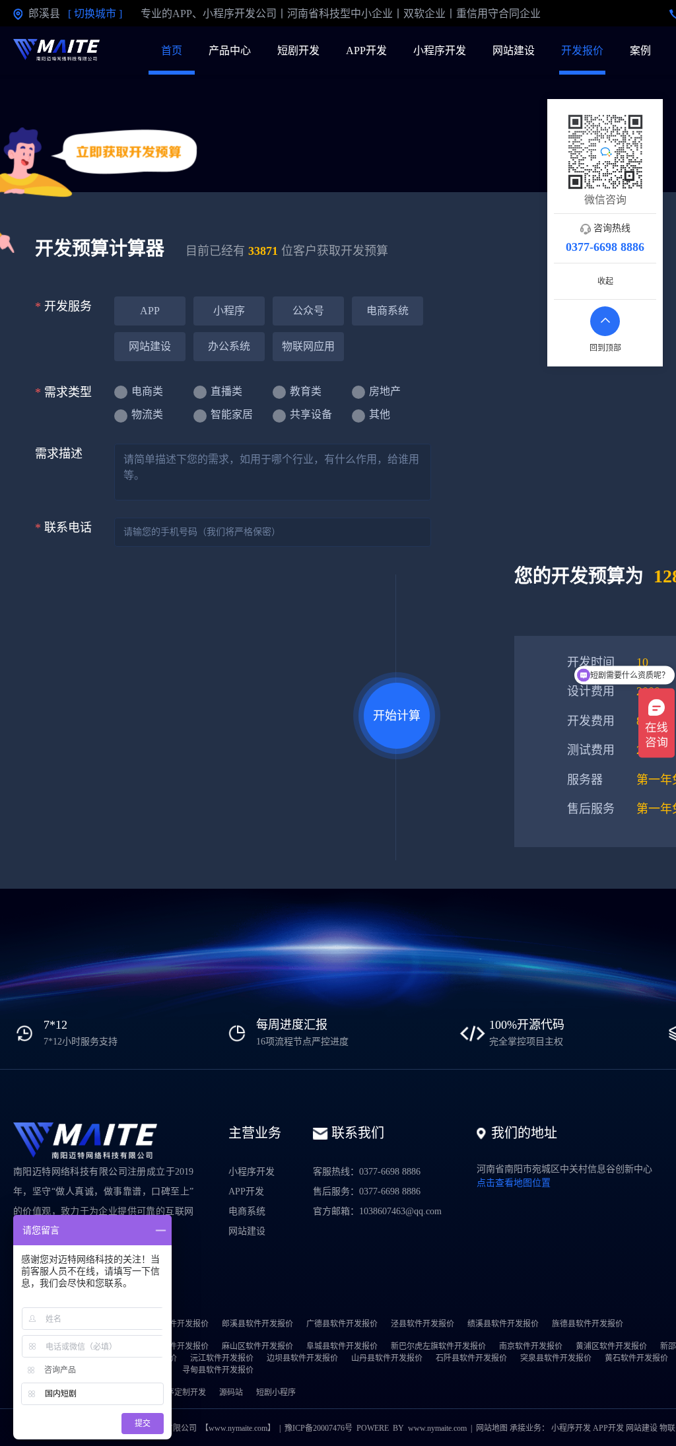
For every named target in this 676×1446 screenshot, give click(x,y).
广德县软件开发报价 (342, 1323)
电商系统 (246, 1211)
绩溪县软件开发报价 (503, 1323)
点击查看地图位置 (514, 1183)
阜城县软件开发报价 (342, 1346)
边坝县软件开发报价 (302, 1358)
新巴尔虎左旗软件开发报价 (438, 1346)
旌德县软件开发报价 (587, 1323)
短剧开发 (298, 50)
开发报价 (582, 50)
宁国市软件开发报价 (173, 1323)
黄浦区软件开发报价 (611, 1346)
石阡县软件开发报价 (471, 1358)
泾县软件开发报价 (422, 1323)
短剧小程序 (276, 1392)
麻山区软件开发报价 (257, 1346)
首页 (171, 50)
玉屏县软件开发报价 (173, 1346)
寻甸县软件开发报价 (218, 1370)
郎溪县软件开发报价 (257, 1323)
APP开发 (366, 50)
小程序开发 (439, 50)
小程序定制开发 (178, 1392)
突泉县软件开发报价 (556, 1358)
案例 (640, 50)
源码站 (231, 1392)
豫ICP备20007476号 (319, 1428)
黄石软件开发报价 (636, 1358)
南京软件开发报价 (530, 1346)
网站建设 (513, 50)
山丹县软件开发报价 (386, 1358)
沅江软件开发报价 (222, 1358)
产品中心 (230, 50)
